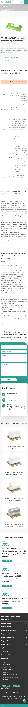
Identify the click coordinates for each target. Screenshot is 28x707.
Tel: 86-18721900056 (6, 663)
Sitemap (8, 701)
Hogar (4, 5)
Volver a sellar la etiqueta (8, 6)
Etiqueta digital (6, 627)
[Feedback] (17, 705)
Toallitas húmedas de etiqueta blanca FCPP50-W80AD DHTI (14, 474)
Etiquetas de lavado (7, 634)
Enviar (8, 379)
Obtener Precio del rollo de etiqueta (13, 59)
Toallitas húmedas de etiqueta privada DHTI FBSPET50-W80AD (14, 525)
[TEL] (10, 705)
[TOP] (24, 705)
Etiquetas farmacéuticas (8, 630)
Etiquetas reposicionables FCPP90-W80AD (14, 448)
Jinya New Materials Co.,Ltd (19, 696)
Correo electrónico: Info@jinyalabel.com (7, 668)
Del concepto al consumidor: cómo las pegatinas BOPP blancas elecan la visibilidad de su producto (14, 578)
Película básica (6, 623)
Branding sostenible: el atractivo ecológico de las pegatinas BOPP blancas (14, 601)
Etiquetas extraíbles (19, 5)
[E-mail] (3, 705)
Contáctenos (5, 658)
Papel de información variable (10, 616)
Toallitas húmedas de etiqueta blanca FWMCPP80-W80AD (14, 499)
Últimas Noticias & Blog (14, 537)
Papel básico (5, 619)
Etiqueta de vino (6, 644)
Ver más (7, 560)
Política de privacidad (16, 701)
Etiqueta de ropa (6, 641)
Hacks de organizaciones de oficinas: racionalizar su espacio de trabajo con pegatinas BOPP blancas (14, 553)
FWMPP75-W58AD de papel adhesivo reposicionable (11, 10)
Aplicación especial (7, 648)
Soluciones (4, 651)
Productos (9, 5)
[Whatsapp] (24, 701)
